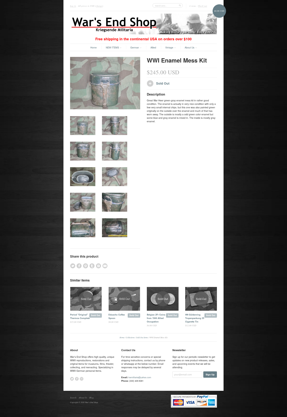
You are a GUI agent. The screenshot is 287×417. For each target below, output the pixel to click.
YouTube (82, 379)
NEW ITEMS (113, 47)
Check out (202, 6)
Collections (130, 337)
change (99, 6)
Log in (73, 6)
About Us (190, 47)
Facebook (77, 379)
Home (93, 47)
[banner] (143, 24)
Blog (91, 397)
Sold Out (95, 315)
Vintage (169, 47)
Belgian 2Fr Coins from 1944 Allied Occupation (156, 318)
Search (73, 397)
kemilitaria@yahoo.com (140, 377)
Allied (153, 47)
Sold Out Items (142, 337)
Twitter (72, 379)
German (135, 47)
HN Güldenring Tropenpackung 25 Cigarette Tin (194, 318)
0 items (193, 6)
